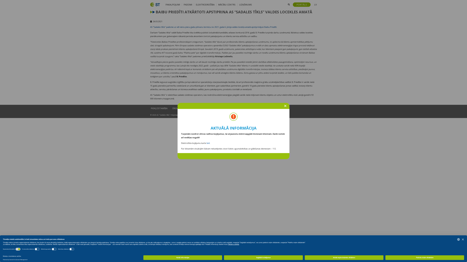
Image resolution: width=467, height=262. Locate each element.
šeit (208, 143)
